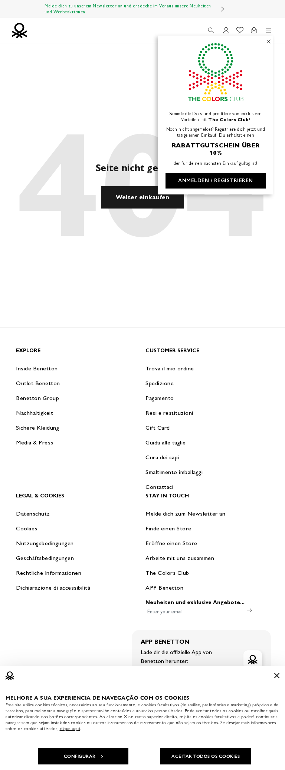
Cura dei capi (162, 457)
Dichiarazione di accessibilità (53, 587)
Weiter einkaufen (142, 197)
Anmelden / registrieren (215, 180)
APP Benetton (164, 587)
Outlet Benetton (38, 383)
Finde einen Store (168, 528)
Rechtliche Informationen (48, 572)
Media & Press (34, 442)
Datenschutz (33, 513)
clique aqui (70, 728)
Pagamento (159, 397)
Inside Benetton (37, 368)
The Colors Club (167, 572)
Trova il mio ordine (169, 368)
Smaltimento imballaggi (174, 472)
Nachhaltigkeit (34, 412)
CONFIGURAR (80, 756)
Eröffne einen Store (171, 543)
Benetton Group (37, 397)
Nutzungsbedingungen (45, 543)
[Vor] (223, 9)
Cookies (26, 528)
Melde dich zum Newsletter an (185, 513)
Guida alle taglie (165, 442)
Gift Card (157, 427)
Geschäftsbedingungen (45, 557)
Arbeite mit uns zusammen (179, 557)
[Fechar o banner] (276, 675)
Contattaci (159, 486)
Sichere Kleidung (37, 427)
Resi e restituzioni (169, 412)
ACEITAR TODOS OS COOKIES (205, 756)
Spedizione (159, 383)
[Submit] (249, 610)
